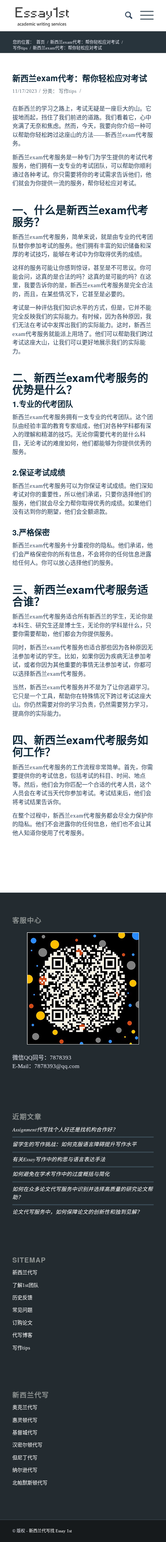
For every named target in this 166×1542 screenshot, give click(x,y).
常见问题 (22, 1310)
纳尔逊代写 (24, 1470)
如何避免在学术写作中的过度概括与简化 (61, 1173)
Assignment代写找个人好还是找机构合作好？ (65, 1129)
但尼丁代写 (24, 1457)
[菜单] (143, 15)
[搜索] (124, 15)
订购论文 (22, 1323)
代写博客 (22, 1335)
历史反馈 (22, 1297)
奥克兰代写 (24, 1407)
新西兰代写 (24, 1272)
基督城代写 (24, 1432)
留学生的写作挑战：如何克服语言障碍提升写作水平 (74, 1144)
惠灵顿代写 (24, 1420)
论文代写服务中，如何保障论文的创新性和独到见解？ (77, 1211)
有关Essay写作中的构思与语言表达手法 (58, 1159)
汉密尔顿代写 (27, 1445)
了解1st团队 (25, 1285)
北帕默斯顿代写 (29, 1483)
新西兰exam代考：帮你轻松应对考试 (79, 77)
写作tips (67, 91)
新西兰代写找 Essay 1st (50, 1530)
